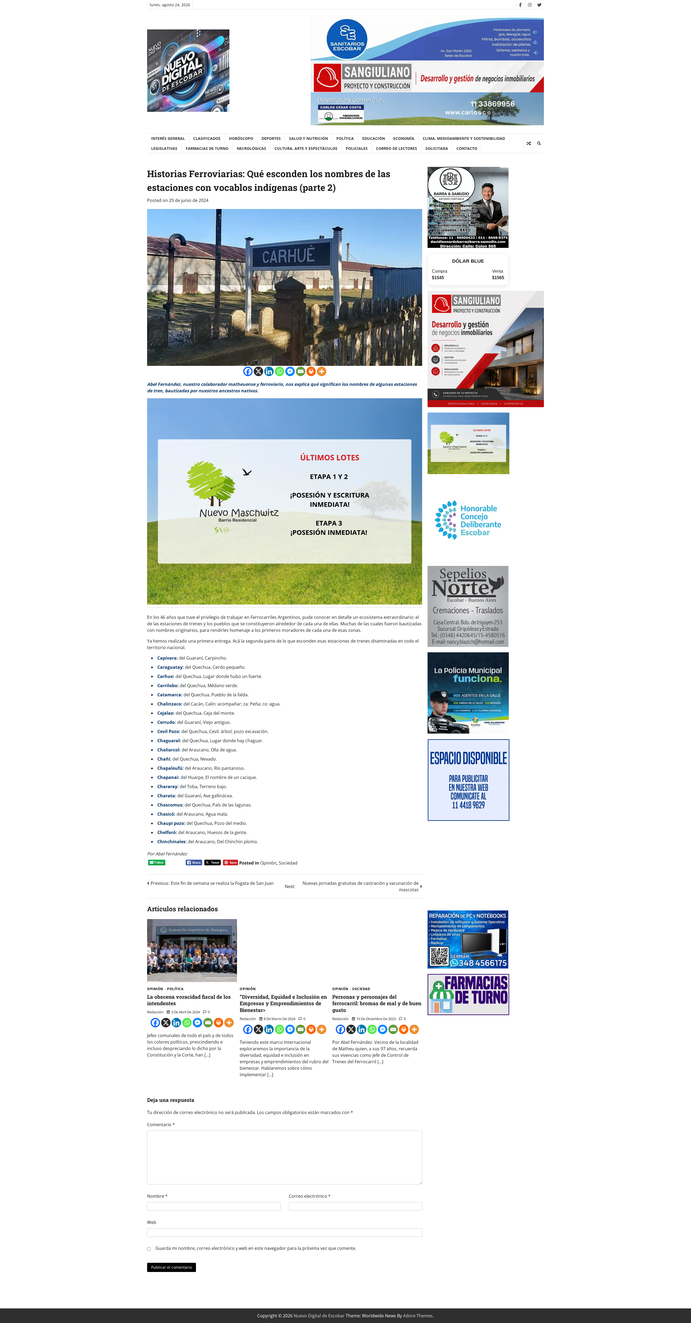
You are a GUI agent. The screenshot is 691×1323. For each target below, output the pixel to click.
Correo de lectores (396, 148)
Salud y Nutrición (308, 138)
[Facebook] (520, 4)
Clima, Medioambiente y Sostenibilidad (464, 138)
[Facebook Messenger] (290, 371)
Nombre (157, 1196)
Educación (373, 138)
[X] (258, 371)
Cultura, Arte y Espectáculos (306, 148)
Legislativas (164, 148)
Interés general (168, 138)
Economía (403, 138)
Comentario (161, 1125)
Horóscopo (241, 138)
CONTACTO (466, 148)
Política (345, 138)
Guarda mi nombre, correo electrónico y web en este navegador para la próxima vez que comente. (255, 1248)
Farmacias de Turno (207, 148)
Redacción (155, 1012)
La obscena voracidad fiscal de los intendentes (189, 1000)
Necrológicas (251, 148)
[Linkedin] (269, 371)
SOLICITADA (436, 148)
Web (151, 1222)
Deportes (271, 138)
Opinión (268, 863)
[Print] (311, 371)
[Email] (300, 371)
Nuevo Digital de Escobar (319, 1316)
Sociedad (288, 863)
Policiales (357, 148)
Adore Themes (418, 1316)
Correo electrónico (310, 1196)
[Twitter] (539, 4)
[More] (321, 371)
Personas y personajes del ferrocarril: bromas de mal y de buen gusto (376, 1003)
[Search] (539, 143)
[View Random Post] (529, 143)
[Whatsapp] (279, 371)
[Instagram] (529, 4)
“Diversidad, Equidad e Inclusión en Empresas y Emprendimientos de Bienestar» (283, 1003)
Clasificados (207, 138)
